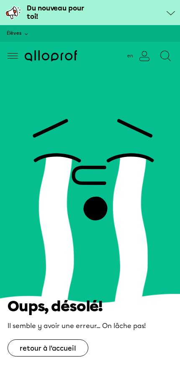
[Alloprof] (51, 56)
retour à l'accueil (48, 348)
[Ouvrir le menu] (13, 56)
